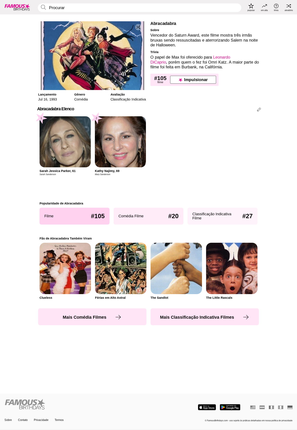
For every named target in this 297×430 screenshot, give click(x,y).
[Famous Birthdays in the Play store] (230, 407)
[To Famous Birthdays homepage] (17, 7)
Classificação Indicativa (128, 99)
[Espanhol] (262, 407)
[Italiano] (280, 407)
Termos (59, 419)
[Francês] (271, 407)
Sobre (8, 419)
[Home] (75, 404)
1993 (53, 99)
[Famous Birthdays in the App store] (207, 407)
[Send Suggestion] (259, 110)
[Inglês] (252, 407)
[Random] (138, 27)
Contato (23, 419)
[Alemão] (290, 407)
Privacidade (41, 419)
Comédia (81, 99)
